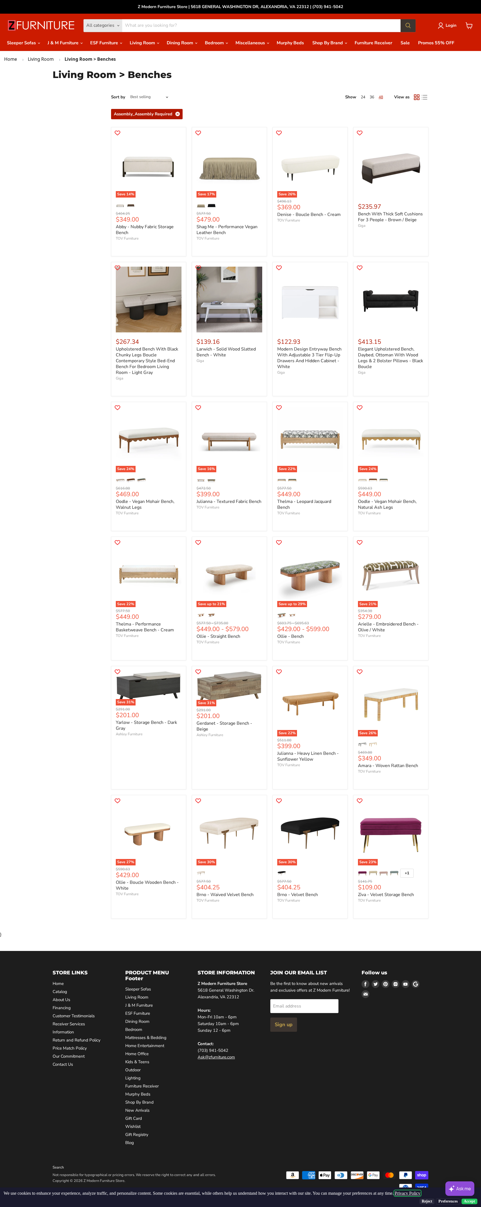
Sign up (284, 1024)
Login (451, 25)
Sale (405, 43)
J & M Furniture (64, 43)
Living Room (143, 43)
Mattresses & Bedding (145, 1037)
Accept (469, 1201)
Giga (361, 225)
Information (63, 1032)
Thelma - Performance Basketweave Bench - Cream (145, 627)
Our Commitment (69, 1056)
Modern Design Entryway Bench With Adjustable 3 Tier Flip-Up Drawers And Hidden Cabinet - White (309, 358)
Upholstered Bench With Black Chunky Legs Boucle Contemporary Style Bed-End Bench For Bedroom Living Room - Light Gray (147, 361)
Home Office (137, 1054)
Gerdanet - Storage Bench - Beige (224, 726)
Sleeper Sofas (22, 43)
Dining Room (180, 43)
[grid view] (417, 97)
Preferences (448, 1201)
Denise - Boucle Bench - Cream (309, 214)
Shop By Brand (328, 43)
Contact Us (63, 1064)
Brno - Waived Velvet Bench (225, 895)
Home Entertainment (144, 1045)
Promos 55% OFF (436, 43)
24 (363, 97)
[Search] (408, 25)
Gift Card (133, 1118)
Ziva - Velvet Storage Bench (386, 895)
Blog (129, 1142)
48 (381, 97)
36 (372, 97)
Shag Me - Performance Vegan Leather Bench (227, 230)
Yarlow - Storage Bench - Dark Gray (146, 725)
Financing (62, 1008)
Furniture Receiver (373, 43)
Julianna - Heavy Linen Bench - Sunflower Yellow (308, 756)
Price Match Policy (70, 1048)
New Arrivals (137, 1110)
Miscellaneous (250, 43)
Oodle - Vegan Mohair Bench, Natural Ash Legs (387, 504)
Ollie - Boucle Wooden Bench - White (147, 885)
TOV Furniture (127, 238)
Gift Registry (136, 1134)
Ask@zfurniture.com (216, 1057)
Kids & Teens (137, 1062)
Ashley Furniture (129, 734)
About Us (61, 999)
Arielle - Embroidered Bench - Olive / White (388, 627)
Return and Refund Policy (76, 1040)
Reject (427, 1201)
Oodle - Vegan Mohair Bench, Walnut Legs (145, 504)
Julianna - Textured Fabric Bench (229, 501)
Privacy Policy (407, 1193)
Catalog (60, 991)
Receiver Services (69, 1024)
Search (58, 1167)
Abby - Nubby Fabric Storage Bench (145, 230)
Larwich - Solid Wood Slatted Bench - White (226, 352)
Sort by (118, 97)
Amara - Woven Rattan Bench (388, 766)
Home (10, 59)
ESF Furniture (104, 43)
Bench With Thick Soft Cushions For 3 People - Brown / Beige (390, 217)
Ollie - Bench (290, 636)
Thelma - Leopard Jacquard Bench (304, 504)
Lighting (133, 1078)
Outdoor (133, 1070)
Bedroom (215, 43)
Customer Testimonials (74, 1016)
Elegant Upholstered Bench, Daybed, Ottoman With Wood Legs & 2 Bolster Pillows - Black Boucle (390, 358)
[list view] (424, 97)
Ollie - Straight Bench (218, 636)
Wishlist (133, 1126)
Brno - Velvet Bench (297, 895)
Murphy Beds (290, 43)
